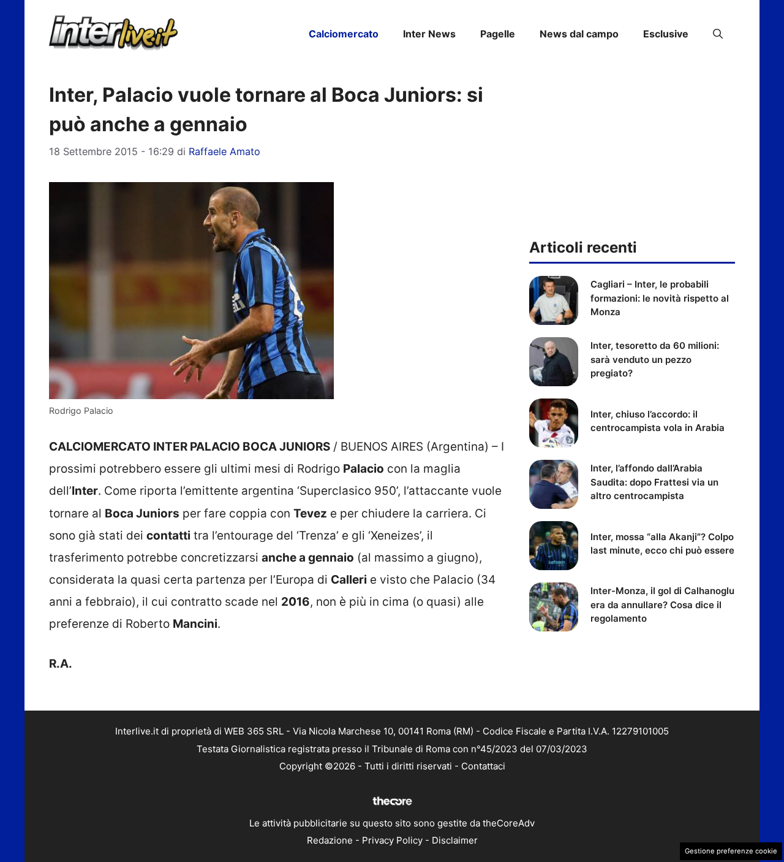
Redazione (330, 840)
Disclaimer (455, 840)
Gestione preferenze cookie (731, 851)
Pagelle (497, 34)
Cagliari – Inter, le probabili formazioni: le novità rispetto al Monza (659, 298)
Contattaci (483, 766)
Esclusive (665, 34)
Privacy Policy (392, 840)
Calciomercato (344, 34)
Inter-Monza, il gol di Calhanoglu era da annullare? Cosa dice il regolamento (662, 604)
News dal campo (579, 34)
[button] (718, 33)
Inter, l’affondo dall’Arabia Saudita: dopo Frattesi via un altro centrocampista (654, 482)
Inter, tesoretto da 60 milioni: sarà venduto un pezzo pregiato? (654, 359)
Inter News (429, 34)
